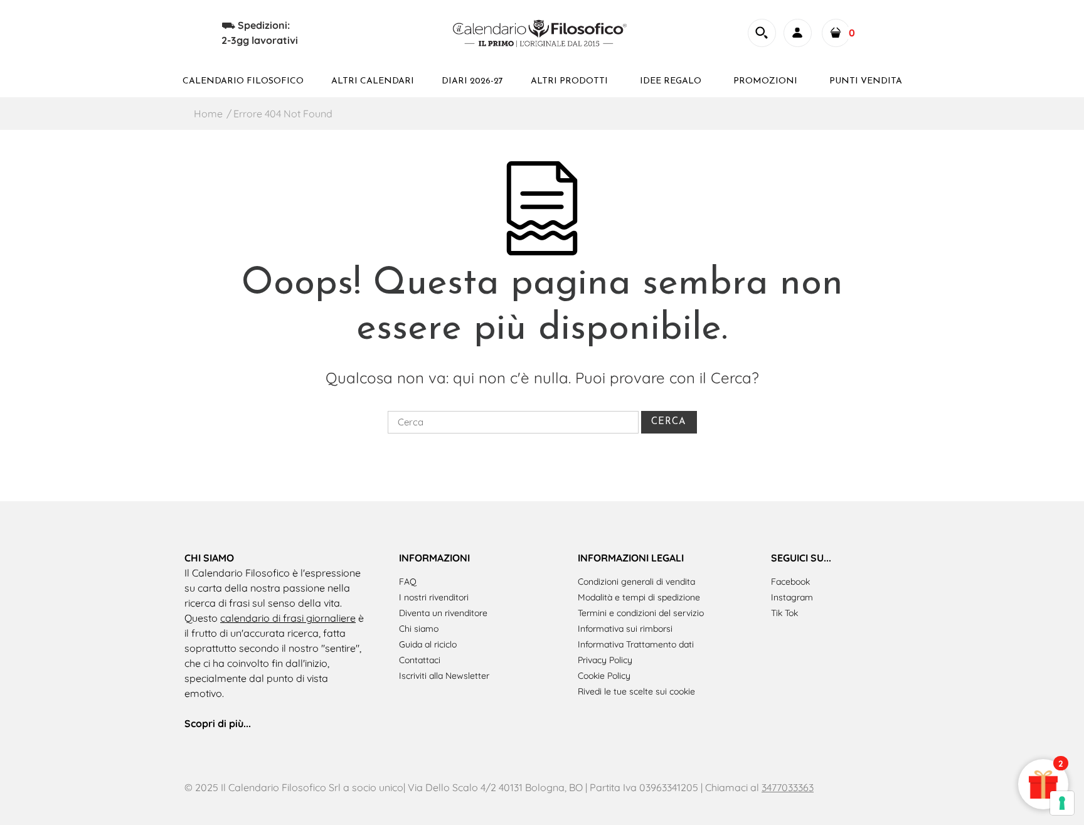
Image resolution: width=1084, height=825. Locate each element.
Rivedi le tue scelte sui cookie (636, 691)
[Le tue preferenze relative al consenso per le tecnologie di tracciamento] (1062, 803)
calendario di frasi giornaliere (288, 618)
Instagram (792, 597)
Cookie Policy (604, 675)
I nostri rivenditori (434, 597)
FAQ (408, 581)
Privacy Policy (605, 660)
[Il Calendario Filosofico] (541, 31)
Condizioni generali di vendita (636, 581)
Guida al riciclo (428, 644)
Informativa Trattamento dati (636, 644)
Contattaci (419, 660)
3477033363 (788, 787)
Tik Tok (784, 613)
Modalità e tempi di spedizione (639, 597)
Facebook (790, 581)
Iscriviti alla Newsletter (444, 675)
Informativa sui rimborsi (625, 628)
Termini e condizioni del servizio (641, 613)
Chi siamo (418, 628)
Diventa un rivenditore (443, 613)
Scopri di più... (217, 723)
